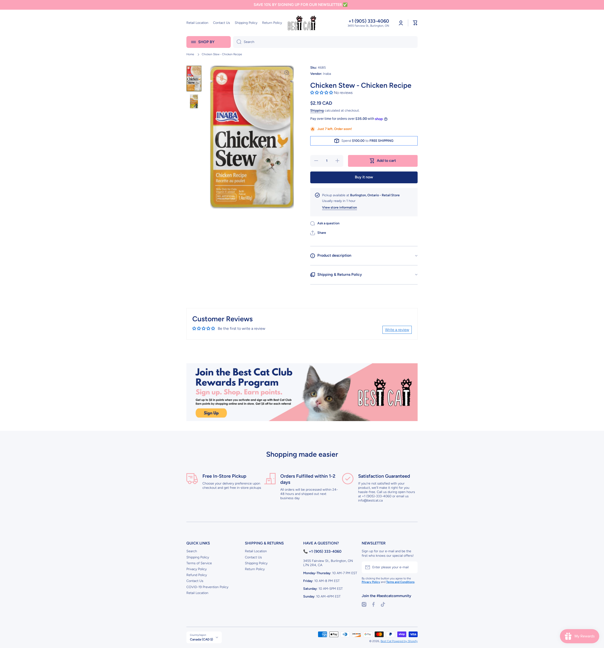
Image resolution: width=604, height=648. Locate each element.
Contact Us (194, 581)
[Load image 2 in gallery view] (193, 101)
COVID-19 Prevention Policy (207, 587)
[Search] (237, 42)
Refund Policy (196, 575)
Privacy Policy (196, 569)
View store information (339, 207)
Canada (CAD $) (201, 639)
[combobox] (325, 42)
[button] (415, 23)
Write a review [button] (397, 329)
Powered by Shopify (405, 641)
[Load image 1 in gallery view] (193, 78)
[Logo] (302, 23)
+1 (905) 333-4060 (368, 21)
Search (191, 551)
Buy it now (364, 177)
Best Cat (386, 641)
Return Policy (255, 569)
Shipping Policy (197, 557)
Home (190, 54)
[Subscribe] (412, 567)
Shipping (317, 111)
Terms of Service (199, 563)
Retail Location (197, 593)
